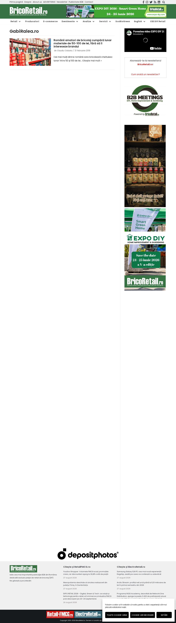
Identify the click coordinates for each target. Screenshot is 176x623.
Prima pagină (16, 2)
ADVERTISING (49, 2)
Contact (89, 2)
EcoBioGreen (123, 21)
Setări (164, 615)
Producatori (32, 21)
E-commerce (50, 21)
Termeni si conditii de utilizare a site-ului (101, 620)
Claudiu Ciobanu (64, 50)
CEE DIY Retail (157, 21)
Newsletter (62, 2)
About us (37, 2)
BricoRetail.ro (80, 620)
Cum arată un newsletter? (145, 74)
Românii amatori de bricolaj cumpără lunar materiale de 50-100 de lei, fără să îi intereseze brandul (83, 43)
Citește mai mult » (92, 60)
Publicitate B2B (76, 2)
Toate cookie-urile (117, 615)
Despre (27, 2)
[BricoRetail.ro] (28, 11)
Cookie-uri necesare (143, 615)
